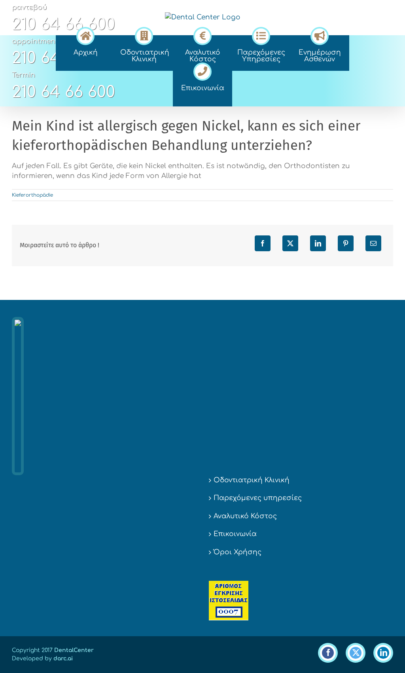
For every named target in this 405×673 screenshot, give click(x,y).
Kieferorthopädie (32, 195)
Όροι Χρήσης (237, 552)
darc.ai (63, 659)
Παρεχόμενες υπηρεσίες (258, 498)
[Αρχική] (85, 35)
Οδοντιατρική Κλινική (252, 480)
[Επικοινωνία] (202, 70)
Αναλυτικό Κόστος (245, 516)
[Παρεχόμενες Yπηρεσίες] (261, 35)
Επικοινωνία (235, 534)
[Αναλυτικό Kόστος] (202, 35)
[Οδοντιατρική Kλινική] (144, 35)
